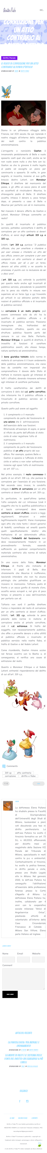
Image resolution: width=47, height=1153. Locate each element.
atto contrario (24, 772)
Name (5, 953)
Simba (16, 71)
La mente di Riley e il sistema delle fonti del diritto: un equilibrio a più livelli (23, 1059)
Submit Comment (10, 994)
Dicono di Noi (22, 1118)
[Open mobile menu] (42, 10)
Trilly (23, 1066)
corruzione (10, 776)
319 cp (8, 772)
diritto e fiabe (28, 776)
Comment (7, 965)
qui (27, 294)
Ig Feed (12, 1118)
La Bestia (24, 1050)
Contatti (34, 1118)
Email (20, 953)
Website (36, 953)
